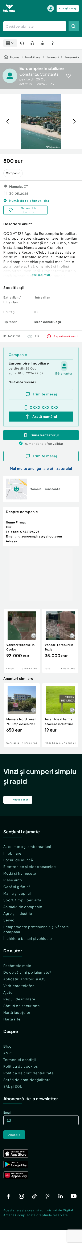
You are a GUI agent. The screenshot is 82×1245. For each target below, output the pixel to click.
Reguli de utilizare (19, 999)
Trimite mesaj (45, 394)
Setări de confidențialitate (27, 1079)
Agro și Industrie (17, 913)
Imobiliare (33, 57)
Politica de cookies (20, 1066)
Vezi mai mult (41, 274)
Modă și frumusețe (19, 873)
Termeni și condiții (19, 1059)
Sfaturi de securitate (21, 1006)
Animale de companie (22, 907)
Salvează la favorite (29, 210)
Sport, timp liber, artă (22, 900)
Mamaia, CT (18, 186)
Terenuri (52, 57)
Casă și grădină (17, 886)
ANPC (8, 1053)
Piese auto (12, 880)
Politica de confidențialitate (28, 1073)
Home (14, 57)
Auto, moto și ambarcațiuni (27, 846)
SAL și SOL (12, 1086)
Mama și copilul (17, 893)
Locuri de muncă (18, 860)
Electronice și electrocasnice (29, 866)
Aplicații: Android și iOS (24, 979)
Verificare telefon (18, 985)
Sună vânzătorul (45, 435)
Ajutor (8, 992)
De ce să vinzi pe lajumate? (27, 972)
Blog (7, 1046)
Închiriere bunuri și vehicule (27, 938)
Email (7, 1112)
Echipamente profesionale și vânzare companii (36, 929)
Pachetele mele (17, 965)
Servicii (10, 920)
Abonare (14, 1134)
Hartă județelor (16, 1012)
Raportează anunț (66, 336)
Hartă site (12, 1019)
